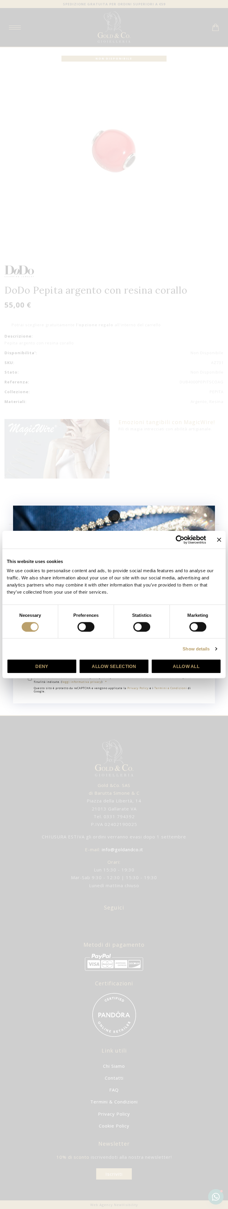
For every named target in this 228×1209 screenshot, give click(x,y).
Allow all (186, 666)
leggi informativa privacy (82, 682)
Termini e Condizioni (170, 688)
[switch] (85, 626)
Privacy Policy (138, 688)
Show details (196, 648)
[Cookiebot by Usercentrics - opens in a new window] (180, 539)
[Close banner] (219, 539)
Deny (41, 666)
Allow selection (114, 666)
